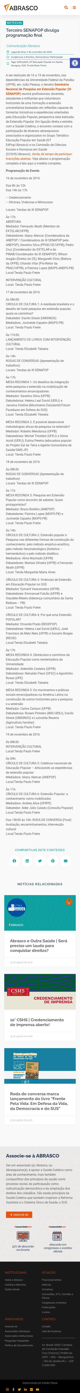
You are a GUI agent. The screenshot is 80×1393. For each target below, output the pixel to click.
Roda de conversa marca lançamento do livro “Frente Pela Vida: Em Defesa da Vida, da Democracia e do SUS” (39, 1101)
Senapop (15, 65)
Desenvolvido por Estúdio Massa (40, 1382)
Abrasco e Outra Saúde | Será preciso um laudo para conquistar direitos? (38, 945)
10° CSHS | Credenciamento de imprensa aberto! (37, 1022)
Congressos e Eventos (22, 56)
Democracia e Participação (49, 56)
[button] (75, 63)
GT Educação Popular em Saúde (46, 61)
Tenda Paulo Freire (37, 65)
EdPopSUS (22, 61)
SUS (24, 65)
